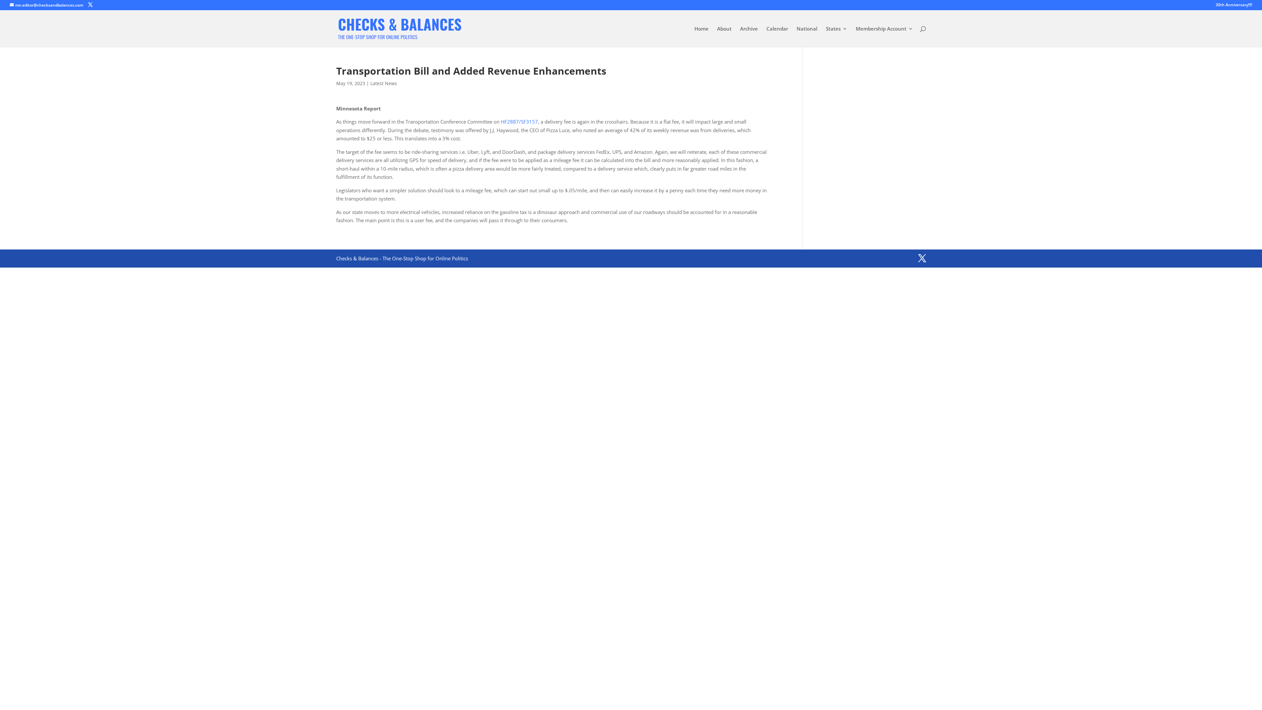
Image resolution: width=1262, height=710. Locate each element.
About (724, 29)
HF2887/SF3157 (519, 121)
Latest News (383, 83)
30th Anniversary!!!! (1234, 5)
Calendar (777, 29)
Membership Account (881, 29)
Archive (749, 29)
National (807, 29)
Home (701, 29)
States (833, 29)
